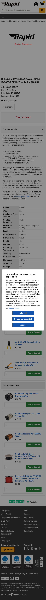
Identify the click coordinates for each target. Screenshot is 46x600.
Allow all (23, 313)
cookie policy (14, 308)
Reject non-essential (23, 319)
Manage (23, 325)
